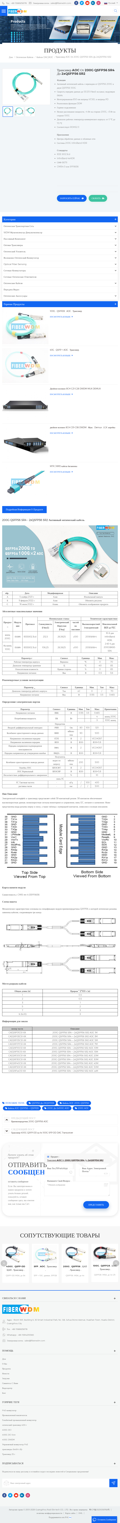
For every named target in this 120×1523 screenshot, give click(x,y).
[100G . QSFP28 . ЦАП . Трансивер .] (75, 1253)
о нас (4, 1364)
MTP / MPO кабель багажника (63, 466)
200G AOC (83, 1108)
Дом (11, 57)
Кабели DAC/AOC (45, 57)
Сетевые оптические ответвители (20, 276)
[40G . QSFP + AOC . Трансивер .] (25, 365)
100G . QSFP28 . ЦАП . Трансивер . (75, 1267)
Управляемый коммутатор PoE (15, 1444)
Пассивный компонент (15, 238)
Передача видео (11, 289)
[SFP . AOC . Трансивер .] (16, 1254)
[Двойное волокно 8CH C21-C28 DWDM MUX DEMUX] (25, 404)
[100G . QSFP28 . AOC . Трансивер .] (25, 326)
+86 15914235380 (26, 1335)
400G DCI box (9, 1434)
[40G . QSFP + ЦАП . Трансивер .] (105, 1254)
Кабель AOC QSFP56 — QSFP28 (23, 1108)
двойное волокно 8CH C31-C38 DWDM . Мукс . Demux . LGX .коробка (82, 427)
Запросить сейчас (70, 198)
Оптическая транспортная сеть (19, 226)
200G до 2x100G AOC (58, 1108)
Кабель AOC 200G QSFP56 (76, 1103)
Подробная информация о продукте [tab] (24, 509)
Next (116, 1263)
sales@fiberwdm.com (35, 1340)
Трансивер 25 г (8, 1454)
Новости (5, 1373)
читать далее (15, 1281)
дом (4, 1359)
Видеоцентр (7, 1388)
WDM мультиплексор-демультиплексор (23, 232)
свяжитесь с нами (10, 1383)
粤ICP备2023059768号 (99, 1509)
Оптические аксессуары (15, 295)
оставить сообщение (106, 1519)
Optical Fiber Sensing (15, 264)
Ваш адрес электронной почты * (94, 1170)
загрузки (6, 1378)
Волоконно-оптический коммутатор (21, 257)
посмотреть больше (60, 317)
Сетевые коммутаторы (15, 270)
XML (80, 1513)
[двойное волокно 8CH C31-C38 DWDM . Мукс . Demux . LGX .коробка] (25, 443)
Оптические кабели (24, 57)
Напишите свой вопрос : (59, 1180)
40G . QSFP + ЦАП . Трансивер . (104, 1268)
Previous (4, 1263)
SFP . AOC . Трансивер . (15, 1268)
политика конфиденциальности (49, 1513)
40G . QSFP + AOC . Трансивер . (65, 350)
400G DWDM (8, 1439)
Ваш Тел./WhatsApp (57, 1168)
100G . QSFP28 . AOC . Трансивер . (66, 311)
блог (4, 1393)
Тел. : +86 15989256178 (16, 3)
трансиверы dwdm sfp (12, 1449)
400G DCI (6, 1430)
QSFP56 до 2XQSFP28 (43, 1103)
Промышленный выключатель (14, 1415)
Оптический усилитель (15, 251)
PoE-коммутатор (9, 1410)
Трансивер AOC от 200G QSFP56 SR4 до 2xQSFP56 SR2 (75, 1160)
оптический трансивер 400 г (14, 1425)
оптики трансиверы (13, 245)
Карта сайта (70, 1513)
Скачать (96, 198)
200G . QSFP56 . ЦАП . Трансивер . (45, 1268)
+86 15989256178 (19, 1329)
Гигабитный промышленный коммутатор (19, 1420)
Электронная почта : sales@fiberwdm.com (52, 3)
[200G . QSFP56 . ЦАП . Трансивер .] (45, 1254)
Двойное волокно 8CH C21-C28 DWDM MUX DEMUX (75, 388)
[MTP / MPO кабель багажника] (25, 481)
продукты (6, 1368)
